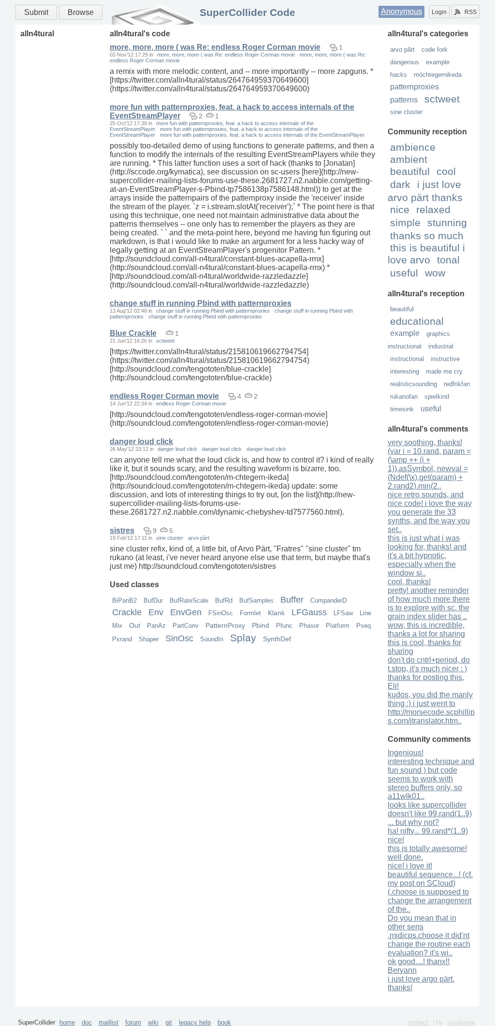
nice (399, 209)
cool (446, 171)
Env (155, 612)
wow (435, 272)
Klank (276, 613)
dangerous (404, 62)
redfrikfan (457, 384)
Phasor (309, 625)
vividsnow (461, 1022)
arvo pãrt (402, 49)
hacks (398, 74)
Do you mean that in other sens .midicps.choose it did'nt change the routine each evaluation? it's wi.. (429, 935)
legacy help (195, 1022)
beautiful (410, 171)
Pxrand (122, 639)
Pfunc (284, 625)
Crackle (127, 612)
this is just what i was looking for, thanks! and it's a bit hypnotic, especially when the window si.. (427, 555)
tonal (448, 259)
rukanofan (404, 396)
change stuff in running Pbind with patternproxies (200, 303)
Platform (337, 625)
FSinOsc (220, 613)
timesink (402, 409)
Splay (243, 637)
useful (404, 272)
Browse (81, 12)
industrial (440, 346)
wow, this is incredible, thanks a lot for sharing (426, 629)
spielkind (436, 396)
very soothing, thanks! (425, 442)
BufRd (224, 600)
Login (439, 12)
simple (405, 222)
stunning (447, 222)
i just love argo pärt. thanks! (421, 983)
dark (400, 184)
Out (134, 625)
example (438, 62)
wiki (153, 1022)
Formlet (250, 613)
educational (417, 321)
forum (133, 1022)
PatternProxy (225, 625)
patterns (404, 100)
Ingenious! (405, 753)
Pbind (260, 625)
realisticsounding (413, 384)
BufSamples (256, 600)
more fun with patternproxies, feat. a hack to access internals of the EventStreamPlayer (262, 135)
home (67, 1022)
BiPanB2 (124, 600)
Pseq (363, 625)
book (224, 1022)
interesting (404, 371)
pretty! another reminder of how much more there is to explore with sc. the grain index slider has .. (429, 603)
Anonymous (401, 11)
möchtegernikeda (438, 74)
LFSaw (343, 613)
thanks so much (427, 235)
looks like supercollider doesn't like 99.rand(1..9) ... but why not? (430, 813)
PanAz (156, 625)
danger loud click (141, 441)
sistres (122, 530)
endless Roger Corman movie (164, 396)
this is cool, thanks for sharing (424, 646)
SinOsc (179, 638)
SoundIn (211, 639)
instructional (407, 358)
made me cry (444, 371)
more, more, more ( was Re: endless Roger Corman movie (215, 47)
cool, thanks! (409, 582)
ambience (413, 147)
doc (87, 1022)
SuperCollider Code (247, 12)
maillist (108, 1022)
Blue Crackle (133, 333)
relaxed (433, 209)
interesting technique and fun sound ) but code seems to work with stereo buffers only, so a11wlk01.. (431, 778)
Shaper (149, 639)
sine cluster (406, 112)
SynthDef (277, 639)
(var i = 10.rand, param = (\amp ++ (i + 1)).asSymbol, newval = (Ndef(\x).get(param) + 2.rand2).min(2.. (429, 468)
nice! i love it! (410, 866)
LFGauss (309, 612)
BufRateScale (189, 600)
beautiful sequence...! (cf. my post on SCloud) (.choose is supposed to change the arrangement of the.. (430, 891)
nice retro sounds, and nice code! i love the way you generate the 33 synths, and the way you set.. (430, 512)
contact (418, 1022)
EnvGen (186, 612)
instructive (445, 358)
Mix (117, 625)
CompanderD (328, 600)
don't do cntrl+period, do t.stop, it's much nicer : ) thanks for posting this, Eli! (429, 673)
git (168, 1022)
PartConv (186, 625)
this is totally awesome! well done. (427, 852)
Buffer (292, 600)
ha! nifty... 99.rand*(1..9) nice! (428, 835)
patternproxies (414, 87)
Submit (36, 12)
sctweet (442, 98)
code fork (435, 49)
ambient (408, 159)
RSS (471, 12)
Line (365, 613)
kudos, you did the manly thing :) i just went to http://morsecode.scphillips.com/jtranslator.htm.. (431, 708)
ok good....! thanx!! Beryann (419, 965)
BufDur (153, 600)
